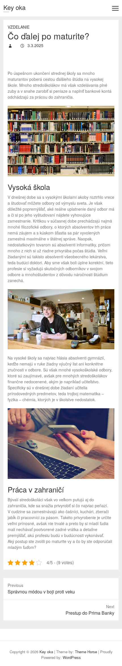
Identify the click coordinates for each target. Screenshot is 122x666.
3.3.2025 (34, 45)
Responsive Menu (115, 8)
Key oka (14, 7)
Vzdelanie (19, 27)
